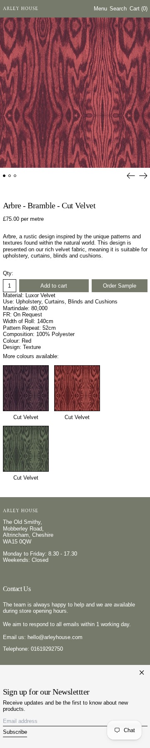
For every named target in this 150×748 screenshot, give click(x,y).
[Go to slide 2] (9, 175)
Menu (100, 8)
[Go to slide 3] (15, 175)
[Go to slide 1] (4, 175)
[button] (118, 9)
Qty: (8, 273)
